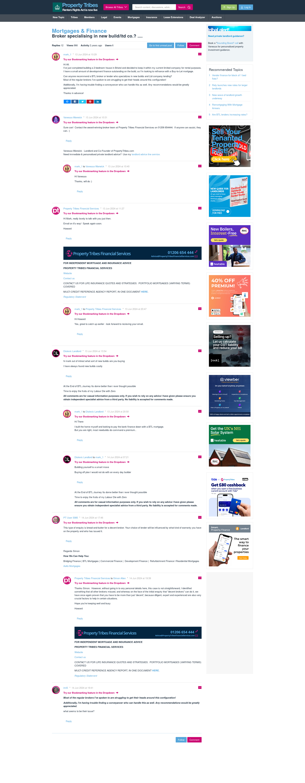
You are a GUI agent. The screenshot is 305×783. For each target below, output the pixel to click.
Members (89, 17)
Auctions (217, 17)
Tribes (74, 17)
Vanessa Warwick (73, 117)
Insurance (151, 17)
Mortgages (134, 17)
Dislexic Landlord (72, 351)
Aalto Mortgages (71, 566)
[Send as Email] (67, 102)
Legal (104, 17)
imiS (66, 687)
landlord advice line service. (146, 154)
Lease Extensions (173, 17)
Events (117, 17)
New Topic (58, 17)
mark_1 (67, 54)
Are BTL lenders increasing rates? (229, 114)
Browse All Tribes (115, 7)
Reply (69, 140)
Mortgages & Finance (79, 30)
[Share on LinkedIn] (97, 102)
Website (67, 273)
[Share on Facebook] (74, 102)
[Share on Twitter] (82, 102)
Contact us (69, 278)
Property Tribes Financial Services (81, 208)
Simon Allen (119, 578)
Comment (194, 45)
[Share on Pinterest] (90, 102)
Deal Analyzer (197, 17)
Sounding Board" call (227, 43)
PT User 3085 (70, 517)
